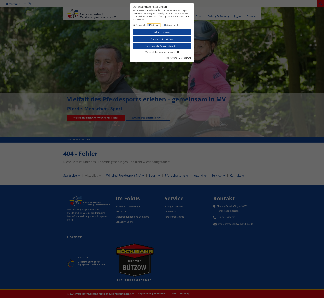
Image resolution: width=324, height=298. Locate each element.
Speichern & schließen (162, 39)
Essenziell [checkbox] (140, 25)
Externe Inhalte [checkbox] (172, 25)
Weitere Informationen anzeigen (161, 52)
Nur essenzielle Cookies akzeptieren (162, 46)
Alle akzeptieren (162, 32)
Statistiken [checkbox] (155, 25)
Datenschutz (185, 57)
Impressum (171, 57)
